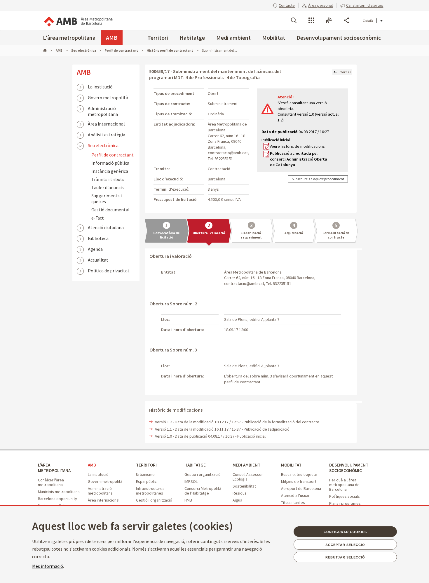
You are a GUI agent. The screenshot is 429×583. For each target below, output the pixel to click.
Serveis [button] (311, 20)
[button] (284, 5)
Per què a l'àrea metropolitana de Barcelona (344, 484)
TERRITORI (146, 465)
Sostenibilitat (244, 486)
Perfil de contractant (112, 155)
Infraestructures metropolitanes (150, 491)
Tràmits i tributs (107, 179)
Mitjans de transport (298, 481)
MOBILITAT (291, 465)
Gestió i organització (154, 500)
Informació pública (110, 163)
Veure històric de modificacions (297, 146)
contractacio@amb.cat (228, 152)
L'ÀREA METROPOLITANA (54, 467)
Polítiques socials (344, 496)
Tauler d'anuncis (107, 187)
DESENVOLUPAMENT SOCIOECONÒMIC (348, 467)
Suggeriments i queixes (106, 198)
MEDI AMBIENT (246, 465)
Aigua (237, 500)
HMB (188, 500)
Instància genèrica (109, 171)
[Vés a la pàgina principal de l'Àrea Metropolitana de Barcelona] (78, 20)
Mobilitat (273, 37)
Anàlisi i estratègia (106, 135)
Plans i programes (345, 503)
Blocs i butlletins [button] (329, 20)
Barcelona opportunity (57, 498)
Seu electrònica (103, 145)
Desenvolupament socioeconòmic (339, 37)
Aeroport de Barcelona (301, 488)
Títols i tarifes (293, 502)
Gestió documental (110, 210)
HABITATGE (195, 465)
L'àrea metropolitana (69, 37)
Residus (240, 493)
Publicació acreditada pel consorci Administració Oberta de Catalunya (298, 159)
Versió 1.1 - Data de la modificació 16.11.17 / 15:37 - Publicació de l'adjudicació (222, 429)
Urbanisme (145, 474)
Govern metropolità (108, 97)
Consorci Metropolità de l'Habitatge (202, 491)
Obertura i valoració (209, 233)
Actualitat (98, 260)
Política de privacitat (109, 271)
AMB (111, 37)
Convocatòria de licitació (166, 235)
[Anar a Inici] (47, 50)
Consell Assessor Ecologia (248, 477)
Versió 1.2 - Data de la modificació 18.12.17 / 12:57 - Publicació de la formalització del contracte (237, 421)
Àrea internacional (106, 124)
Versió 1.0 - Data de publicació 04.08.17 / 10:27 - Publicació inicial (210, 436)
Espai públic (146, 481)
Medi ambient (233, 37)
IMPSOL (191, 481)
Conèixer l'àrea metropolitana (51, 482)
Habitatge (192, 37)
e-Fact (97, 218)
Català (368, 20)
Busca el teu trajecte (299, 474)
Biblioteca (98, 238)
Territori (157, 37)
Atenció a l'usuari (296, 495)
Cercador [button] (294, 20)
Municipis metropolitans (59, 491)
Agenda (95, 249)
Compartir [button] (346, 20)
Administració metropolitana (103, 108)
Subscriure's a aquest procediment (318, 179)
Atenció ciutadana (106, 227)
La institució (100, 87)
